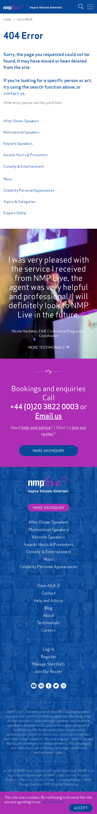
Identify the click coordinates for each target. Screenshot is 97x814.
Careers (49, 630)
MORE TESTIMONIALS (46, 347)
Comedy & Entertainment (23, 166)
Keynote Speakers (18, 143)
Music (8, 179)
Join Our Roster (48, 671)
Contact (48, 593)
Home (7, 19)
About (48, 615)
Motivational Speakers (21, 132)
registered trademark (25, 775)
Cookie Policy (69, 779)
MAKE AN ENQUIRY (49, 450)
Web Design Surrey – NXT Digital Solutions (55, 781)
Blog (48, 607)
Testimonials (48, 622)
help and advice (36, 427)
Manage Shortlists (48, 663)
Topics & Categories (19, 201)
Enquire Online (14, 213)
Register (48, 656)
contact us (14, 93)
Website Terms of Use (37, 779)
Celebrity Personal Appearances (29, 190)
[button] (90, 7)
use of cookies (53, 802)
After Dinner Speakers (21, 121)
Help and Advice (48, 600)
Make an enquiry (49, 507)
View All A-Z (48, 585)
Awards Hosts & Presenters (25, 155)
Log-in (48, 649)
